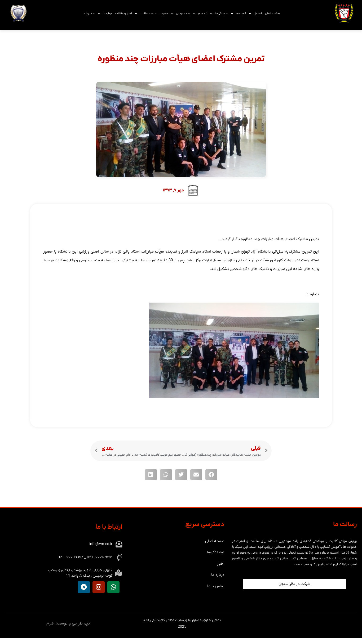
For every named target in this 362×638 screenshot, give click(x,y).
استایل (258, 13)
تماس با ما (89, 13)
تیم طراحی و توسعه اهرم (68, 623)
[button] (211, 474)
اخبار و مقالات (123, 13)
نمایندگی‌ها (221, 13)
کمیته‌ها (241, 13)
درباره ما (107, 13)
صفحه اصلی (272, 13)
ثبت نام (202, 13)
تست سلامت (148, 13)
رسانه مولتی (183, 13)
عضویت (163, 13)
